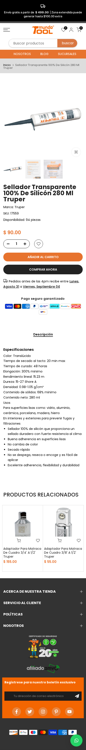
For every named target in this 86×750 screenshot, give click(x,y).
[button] (76, 740)
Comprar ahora (43, 269)
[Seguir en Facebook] (16, 711)
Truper (20, 207)
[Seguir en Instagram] (43, 711)
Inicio (7, 65)
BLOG (44, 53)
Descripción (43, 335)
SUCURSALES (67, 53)
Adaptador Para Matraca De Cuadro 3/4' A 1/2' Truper (22, 552)
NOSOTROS (22, 53)
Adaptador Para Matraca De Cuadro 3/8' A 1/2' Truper (63, 552)
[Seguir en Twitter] (29, 711)
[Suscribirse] (77, 696)
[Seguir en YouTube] (69, 711)
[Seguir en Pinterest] (56, 711)
